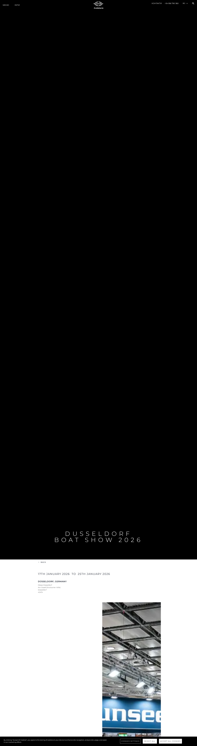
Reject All (149, 741)
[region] (98, 741)
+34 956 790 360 (172, 3)
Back (43, 562)
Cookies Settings (130, 741)
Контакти (157, 3)
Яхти (17, 5)
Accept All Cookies (170, 741)
